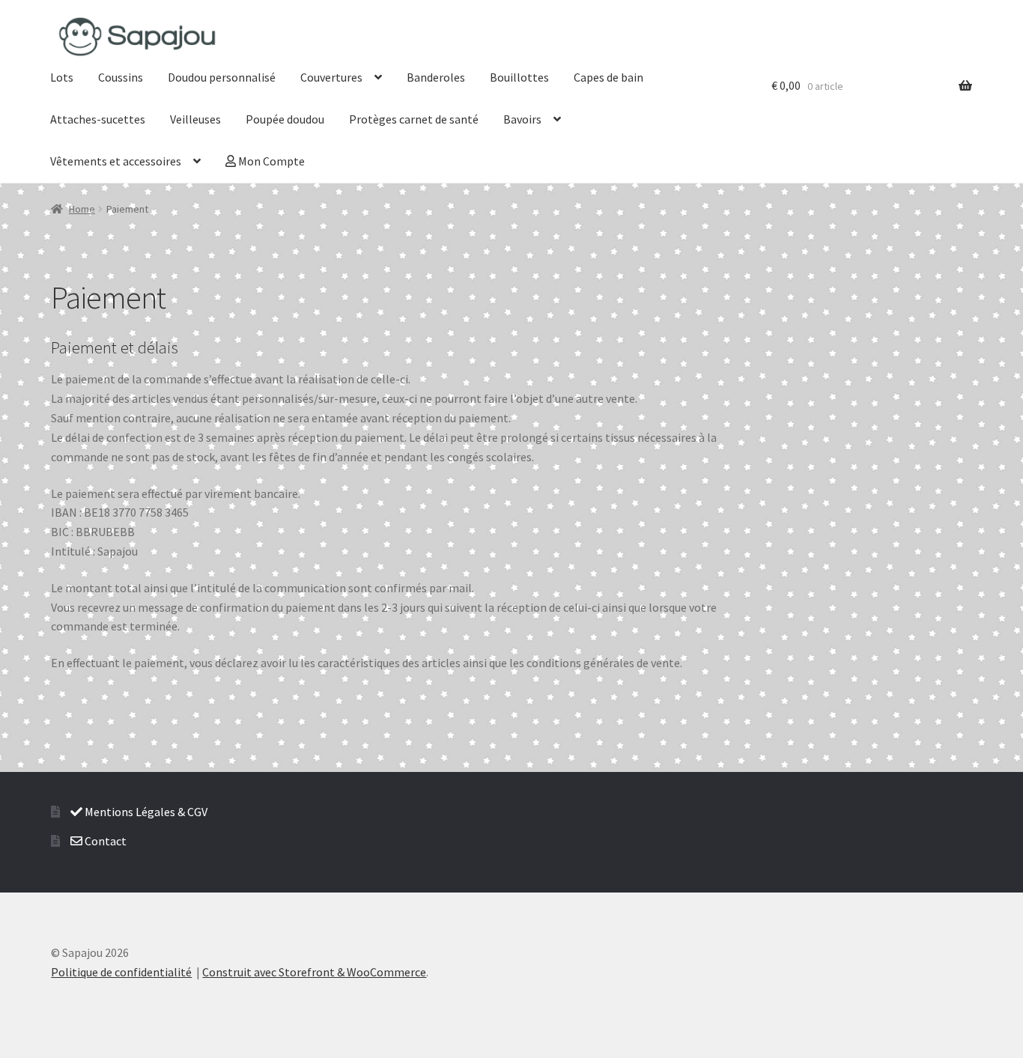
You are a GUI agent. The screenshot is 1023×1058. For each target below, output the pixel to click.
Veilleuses (195, 119)
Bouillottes (519, 77)
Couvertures (331, 77)
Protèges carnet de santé (414, 119)
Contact (104, 840)
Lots (61, 77)
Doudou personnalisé (222, 77)
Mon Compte (270, 160)
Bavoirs (522, 119)
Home (82, 209)
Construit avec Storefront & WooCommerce (314, 971)
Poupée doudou (285, 119)
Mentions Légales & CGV (144, 811)
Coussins (120, 77)
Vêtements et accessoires (115, 160)
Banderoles (436, 77)
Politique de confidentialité (121, 971)
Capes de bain (608, 77)
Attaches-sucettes (97, 119)
